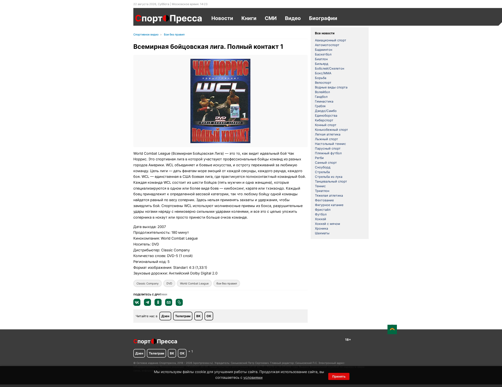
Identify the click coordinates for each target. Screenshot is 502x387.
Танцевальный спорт (331, 181)
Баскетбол (323, 54)
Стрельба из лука (328, 177)
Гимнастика (324, 101)
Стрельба (322, 172)
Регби (319, 158)
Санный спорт (326, 162)
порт (149, 18)
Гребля (320, 106)
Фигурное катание (329, 205)
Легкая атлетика (327, 134)
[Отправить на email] (168, 305)
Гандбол (321, 97)
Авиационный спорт (330, 40)
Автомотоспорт (327, 45)
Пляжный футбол (328, 153)
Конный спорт (325, 125)
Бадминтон (323, 50)
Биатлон (321, 59)
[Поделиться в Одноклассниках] (158, 305)
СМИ (271, 18)
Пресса (185, 18)
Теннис (320, 186)
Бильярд (321, 64)
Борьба (320, 78)
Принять (339, 376)
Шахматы (322, 233)
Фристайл (322, 210)
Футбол (320, 214)
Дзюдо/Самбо (326, 111)
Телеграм (182, 316)
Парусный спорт (328, 148)
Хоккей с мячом (327, 224)
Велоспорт (323, 82)
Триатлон (322, 191)
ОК (208, 316)
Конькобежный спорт (331, 130)
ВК (198, 316)
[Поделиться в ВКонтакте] (136, 305)
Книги (248, 18)
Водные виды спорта (331, 87)
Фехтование (324, 200)
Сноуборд (322, 167)
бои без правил (226, 283)
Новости (222, 18)
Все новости (325, 33)
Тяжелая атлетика (329, 195)
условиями (253, 377)
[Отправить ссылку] (179, 305)
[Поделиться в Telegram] (147, 305)
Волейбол (322, 92)
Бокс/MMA (323, 73)
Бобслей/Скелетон (329, 68)
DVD (169, 283)
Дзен (165, 316)
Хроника (321, 228)
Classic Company (147, 283)
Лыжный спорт (326, 139)
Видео (293, 18)
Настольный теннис (330, 144)
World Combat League (194, 283)
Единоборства (326, 115)
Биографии (323, 18)
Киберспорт (324, 120)
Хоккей (320, 219)
